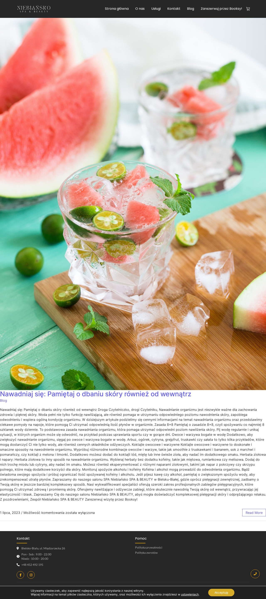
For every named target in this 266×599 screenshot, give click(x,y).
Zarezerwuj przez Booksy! (221, 8)
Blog (190, 8)
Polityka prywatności (148, 547)
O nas (140, 8)
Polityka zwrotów (146, 552)
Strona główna (117, 8)
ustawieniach (190, 594)
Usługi (156, 8)
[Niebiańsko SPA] (34, 9)
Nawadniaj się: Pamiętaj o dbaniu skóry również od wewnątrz (95, 394)
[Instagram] (31, 575)
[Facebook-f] (20, 575)
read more (254, 513)
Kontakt (173, 8)
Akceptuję (221, 592)
